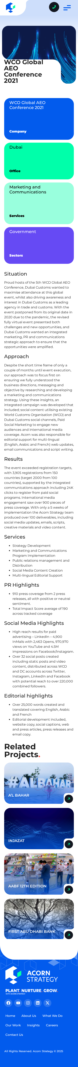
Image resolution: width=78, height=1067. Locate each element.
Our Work (13, 1025)
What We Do (52, 1016)
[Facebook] (8, 1003)
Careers (52, 1025)
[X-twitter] (47, 1003)
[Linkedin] (38, 1003)
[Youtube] (18, 1003)
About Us (28, 1016)
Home (10, 1016)
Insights (33, 1025)
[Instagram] (28, 1003)
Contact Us (14, 1035)
